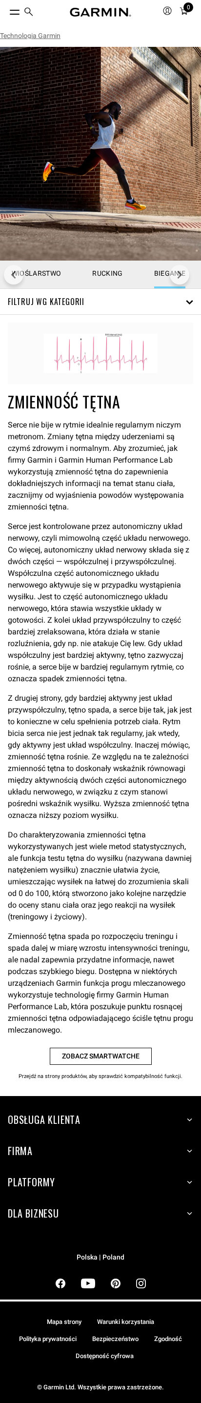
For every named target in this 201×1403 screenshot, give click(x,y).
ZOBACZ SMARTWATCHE (101, 1056)
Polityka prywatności (48, 1338)
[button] (100, 302)
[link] (100, 154)
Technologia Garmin (30, 35)
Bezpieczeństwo (115, 1338)
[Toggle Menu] (6, 10)
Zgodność (168, 1338)
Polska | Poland (100, 1257)
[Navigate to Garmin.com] (100, 12)
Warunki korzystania (125, 1321)
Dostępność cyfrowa (105, 1356)
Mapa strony (64, 1321)
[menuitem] (28, 12)
